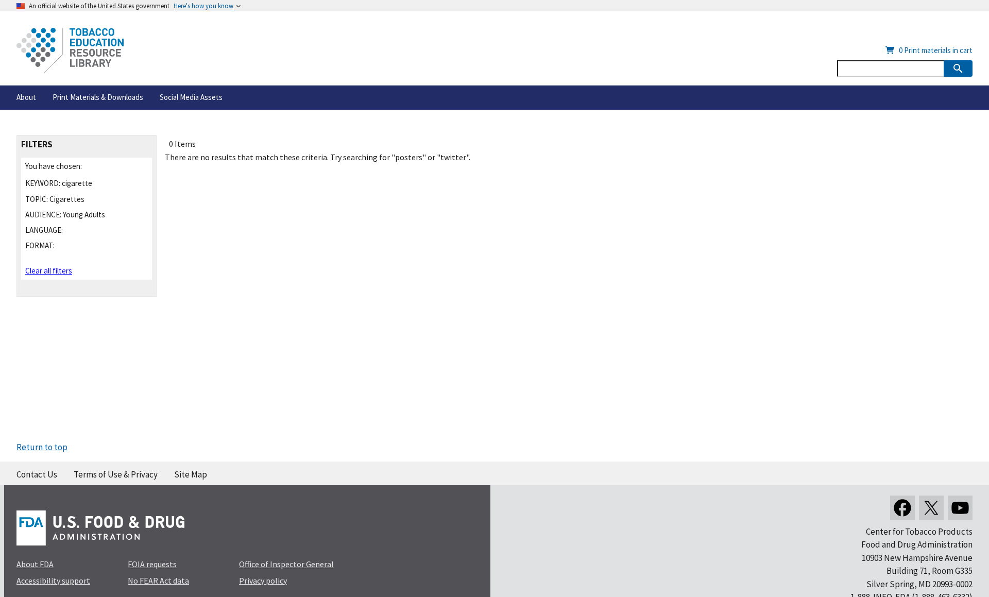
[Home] (70, 50)
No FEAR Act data (158, 580)
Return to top (41, 447)
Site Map (190, 474)
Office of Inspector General (286, 564)
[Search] (958, 68)
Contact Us (36, 474)
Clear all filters (48, 271)
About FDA (35, 564)
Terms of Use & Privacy (116, 474)
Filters (37, 144)
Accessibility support (53, 580)
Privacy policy (263, 580)
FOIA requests (152, 564)
